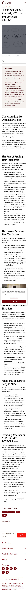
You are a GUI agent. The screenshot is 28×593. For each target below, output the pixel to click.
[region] (14, 296)
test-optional (8, 127)
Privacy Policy (21, 583)
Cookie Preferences (13, 583)
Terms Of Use (4, 583)
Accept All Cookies (14, 301)
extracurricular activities (18, 347)
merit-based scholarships (13, 202)
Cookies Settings (14, 297)
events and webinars (14, 494)
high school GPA (12, 338)
